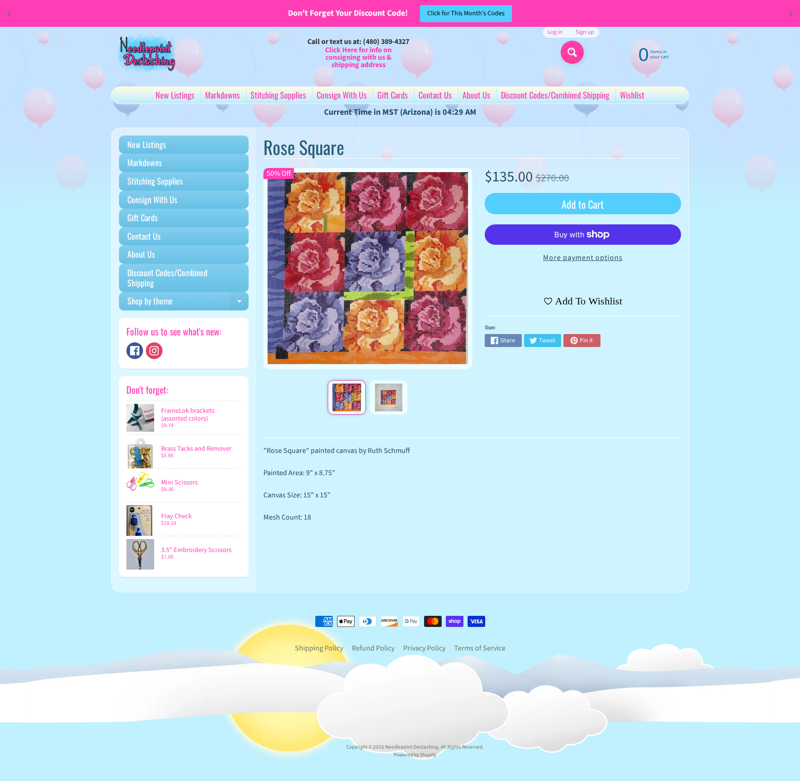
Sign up (584, 32)
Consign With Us (342, 95)
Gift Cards (392, 95)
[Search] (572, 52)
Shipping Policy (319, 648)
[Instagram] (154, 350)
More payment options (583, 258)
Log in (555, 32)
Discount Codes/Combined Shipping (555, 95)
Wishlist (632, 95)
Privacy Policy (424, 648)
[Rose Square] (346, 397)
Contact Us (435, 95)
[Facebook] (134, 350)
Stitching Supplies (278, 95)
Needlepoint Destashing (411, 747)
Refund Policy (373, 648)
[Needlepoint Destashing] (146, 53)
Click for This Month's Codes (466, 13)
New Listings (175, 95)
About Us (476, 95)
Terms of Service (480, 648)
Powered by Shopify (415, 754)
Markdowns (222, 95)
